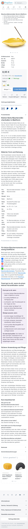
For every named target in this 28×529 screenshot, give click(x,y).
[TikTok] (16, 495)
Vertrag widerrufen (14, 519)
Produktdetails (5, 114)
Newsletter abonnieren (8, 514)
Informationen (5, 501)
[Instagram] (12, 495)
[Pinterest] (24, 495)
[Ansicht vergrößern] (14, 38)
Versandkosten (18, 75)
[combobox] (20, 3)
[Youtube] (20, 495)
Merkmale (4, 447)
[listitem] (14, 38)
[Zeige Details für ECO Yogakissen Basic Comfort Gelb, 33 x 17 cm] (7, 466)
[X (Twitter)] (8, 495)
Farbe (4, 81)
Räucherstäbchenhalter (8, 271)
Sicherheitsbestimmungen (9, 452)
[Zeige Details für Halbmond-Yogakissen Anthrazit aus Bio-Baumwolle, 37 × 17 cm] (20, 466)
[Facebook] (4, 495)
